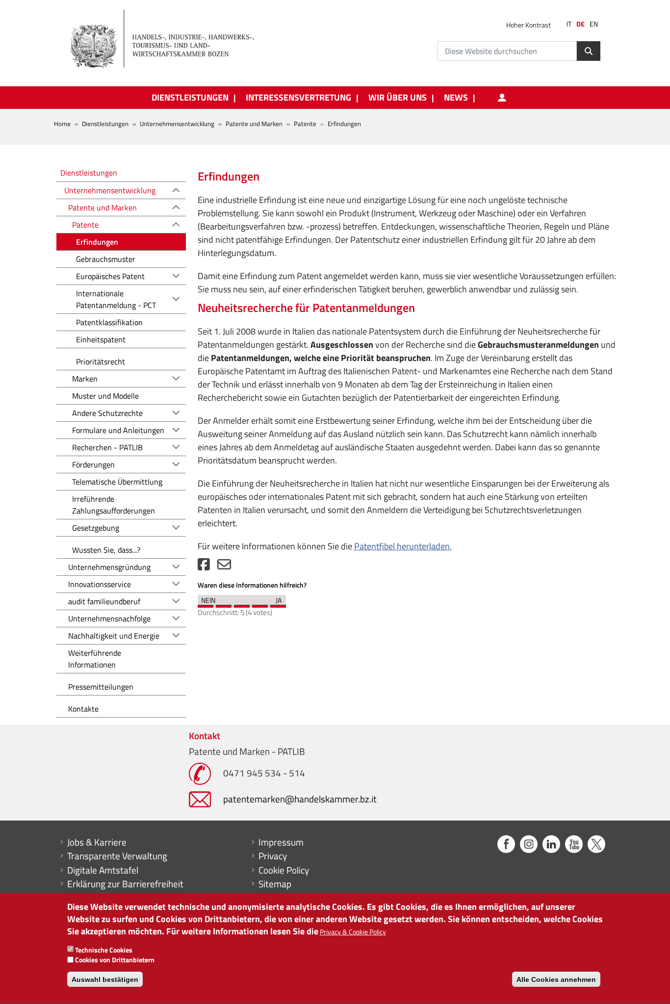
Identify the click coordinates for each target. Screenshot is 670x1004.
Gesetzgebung (95, 528)
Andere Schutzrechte (107, 413)
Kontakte (83, 709)
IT (569, 24)
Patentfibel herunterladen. (403, 546)
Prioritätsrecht (100, 361)
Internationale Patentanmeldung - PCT (116, 299)
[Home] (168, 39)
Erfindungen (97, 242)
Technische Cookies (103, 950)
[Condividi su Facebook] (204, 567)
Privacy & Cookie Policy (353, 932)
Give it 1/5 (205, 604)
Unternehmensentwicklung (177, 124)
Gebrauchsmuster (105, 259)
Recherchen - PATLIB (107, 447)
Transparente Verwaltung (117, 856)
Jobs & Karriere (97, 842)
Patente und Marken (254, 124)
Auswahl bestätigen (105, 979)
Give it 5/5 (278, 604)
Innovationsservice (99, 584)
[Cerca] (588, 51)
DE (580, 24)
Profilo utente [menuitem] (501, 97)
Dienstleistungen (105, 124)
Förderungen (93, 464)
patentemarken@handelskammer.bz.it (300, 799)
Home (62, 124)
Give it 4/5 (260, 604)
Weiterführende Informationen (94, 658)
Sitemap (274, 884)
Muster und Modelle (105, 396)
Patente (305, 124)
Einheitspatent (101, 339)
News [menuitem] (456, 97)
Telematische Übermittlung (117, 482)
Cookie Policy (283, 870)
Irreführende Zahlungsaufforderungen (113, 504)
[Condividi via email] (224, 567)
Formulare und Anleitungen (118, 430)
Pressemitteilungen (100, 687)
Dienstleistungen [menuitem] (190, 97)
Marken (85, 379)
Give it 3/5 (242, 604)
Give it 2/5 (224, 604)
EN (594, 24)
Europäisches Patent (110, 276)
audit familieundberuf (104, 601)
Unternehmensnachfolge (109, 618)
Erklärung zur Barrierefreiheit (125, 884)
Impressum (281, 842)
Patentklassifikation (109, 322)
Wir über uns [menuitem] (397, 97)
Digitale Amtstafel (102, 870)
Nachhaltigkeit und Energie (113, 636)
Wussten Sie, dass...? (106, 550)
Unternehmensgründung (109, 567)
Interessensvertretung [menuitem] (298, 97)
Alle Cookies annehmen (556, 979)
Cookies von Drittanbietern (115, 960)
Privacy (272, 856)
